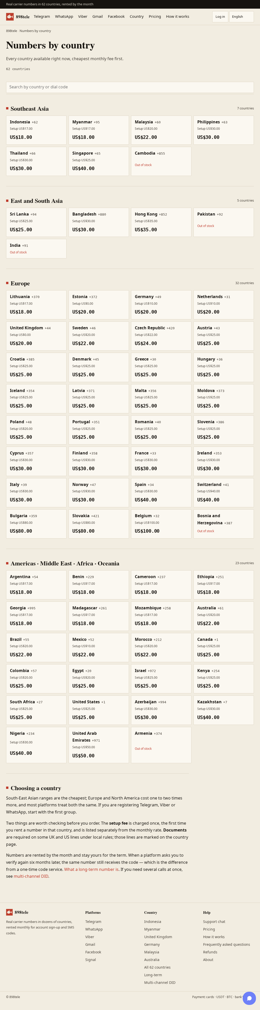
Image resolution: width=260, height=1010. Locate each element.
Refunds (210, 952)
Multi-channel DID (159, 982)
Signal (90, 960)
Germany (152, 944)
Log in (220, 16)
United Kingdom (158, 937)
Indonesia (152, 921)
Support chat (214, 921)
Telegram (42, 17)
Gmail (97, 17)
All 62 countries (157, 967)
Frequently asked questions (226, 944)
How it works (177, 17)
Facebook (116, 17)
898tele (23, 16)
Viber (82, 17)
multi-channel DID (31, 876)
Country (137, 17)
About (208, 960)
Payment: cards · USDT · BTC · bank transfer (223, 997)
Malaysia (151, 952)
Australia (151, 960)
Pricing (155, 17)
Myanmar (152, 929)
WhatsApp (64, 17)
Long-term (153, 975)
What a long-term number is (91, 870)
